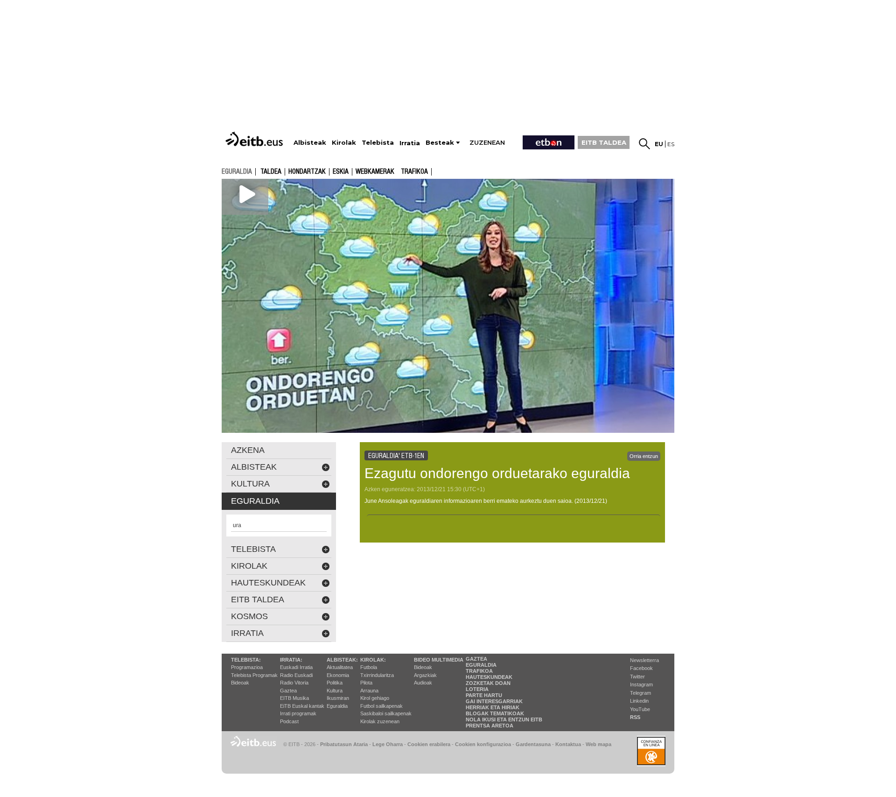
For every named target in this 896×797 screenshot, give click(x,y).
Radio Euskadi (296, 675)
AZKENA (248, 450)
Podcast (289, 721)
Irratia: (291, 660)
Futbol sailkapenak (381, 706)
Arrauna (369, 690)
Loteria (477, 689)
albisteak (254, 467)
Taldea (270, 172)
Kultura (335, 690)
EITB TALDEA (603, 142)
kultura (250, 483)
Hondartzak (307, 172)
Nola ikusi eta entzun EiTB (504, 719)
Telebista (253, 549)
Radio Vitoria (294, 682)
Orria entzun (644, 456)
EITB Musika (294, 698)
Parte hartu (484, 695)
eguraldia (237, 171)
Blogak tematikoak (495, 713)
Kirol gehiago (374, 698)
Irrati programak (298, 713)
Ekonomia (338, 675)
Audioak (423, 682)
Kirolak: (373, 660)
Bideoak (240, 682)
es (670, 144)
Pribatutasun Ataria (344, 744)
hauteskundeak (268, 582)
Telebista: (246, 660)
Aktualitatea (340, 667)
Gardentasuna (533, 744)
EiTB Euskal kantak (302, 706)
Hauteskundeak (489, 677)
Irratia (247, 633)
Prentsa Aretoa (489, 725)
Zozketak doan (488, 683)
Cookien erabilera (428, 744)
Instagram (641, 684)
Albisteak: (342, 660)
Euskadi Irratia (296, 667)
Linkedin (639, 701)
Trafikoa (414, 172)
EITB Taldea (257, 599)
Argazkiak (425, 675)
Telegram (640, 693)
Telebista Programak (254, 675)
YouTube (640, 709)
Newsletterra (644, 660)
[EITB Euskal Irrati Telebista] (255, 139)
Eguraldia (337, 706)
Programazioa (247, 667)
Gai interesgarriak (494, 701)
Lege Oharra (387, 744)
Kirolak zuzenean (379, 721)
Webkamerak (375, 172)
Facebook (641, 668)
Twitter (637, 676)
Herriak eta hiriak (492, 707)
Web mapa (598, 744)
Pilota (366, 682)
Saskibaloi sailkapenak (386, 713)
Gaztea (288, 690)
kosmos (249, 616)
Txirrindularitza (377, 675)
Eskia (341, 172)
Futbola (368, 667)
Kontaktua (568, 744)
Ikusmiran (338, 698)
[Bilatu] (644, 143)
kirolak (249, 566)
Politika (335, 682)
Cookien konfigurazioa (483, 744)
